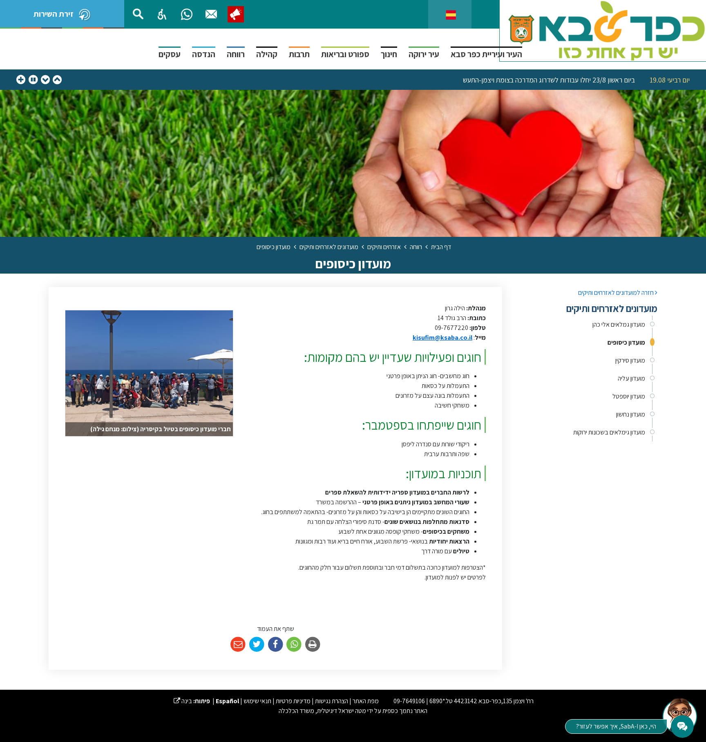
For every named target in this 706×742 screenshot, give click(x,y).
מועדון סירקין (630, 360)
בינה (183, 701)
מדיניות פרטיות (293, 701)
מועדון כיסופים (626, 342)
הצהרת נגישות (331, 701)
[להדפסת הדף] (313, 644)
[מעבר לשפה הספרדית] (451, 14)
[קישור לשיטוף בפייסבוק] (275, 644)
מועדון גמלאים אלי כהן (618, 324)
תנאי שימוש (257, 701)
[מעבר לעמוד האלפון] (211, 14)
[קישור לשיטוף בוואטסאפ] (294, 644)
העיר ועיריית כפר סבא (486, 54)
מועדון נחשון (630, 414)
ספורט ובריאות (345, 54)
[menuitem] (585, 325)
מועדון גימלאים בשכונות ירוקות (609, 432)
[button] (162, 14)
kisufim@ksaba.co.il (442, 337)
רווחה (236, 54)
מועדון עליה (631, 378)
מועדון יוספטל (628, 396)
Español (227, 701)
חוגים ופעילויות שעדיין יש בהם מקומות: (392, 357)
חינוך (389, 54)
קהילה (266, 54)
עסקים (170, 54)
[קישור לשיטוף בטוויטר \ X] (257, 644)
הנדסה (203, 54)
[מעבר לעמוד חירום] (236, 14)
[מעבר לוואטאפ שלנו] (187, 14)
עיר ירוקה (424, 54)
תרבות (299, 54)
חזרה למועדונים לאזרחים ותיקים (616, 292)
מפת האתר (366, 701)
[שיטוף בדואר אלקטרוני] (238, 644)
